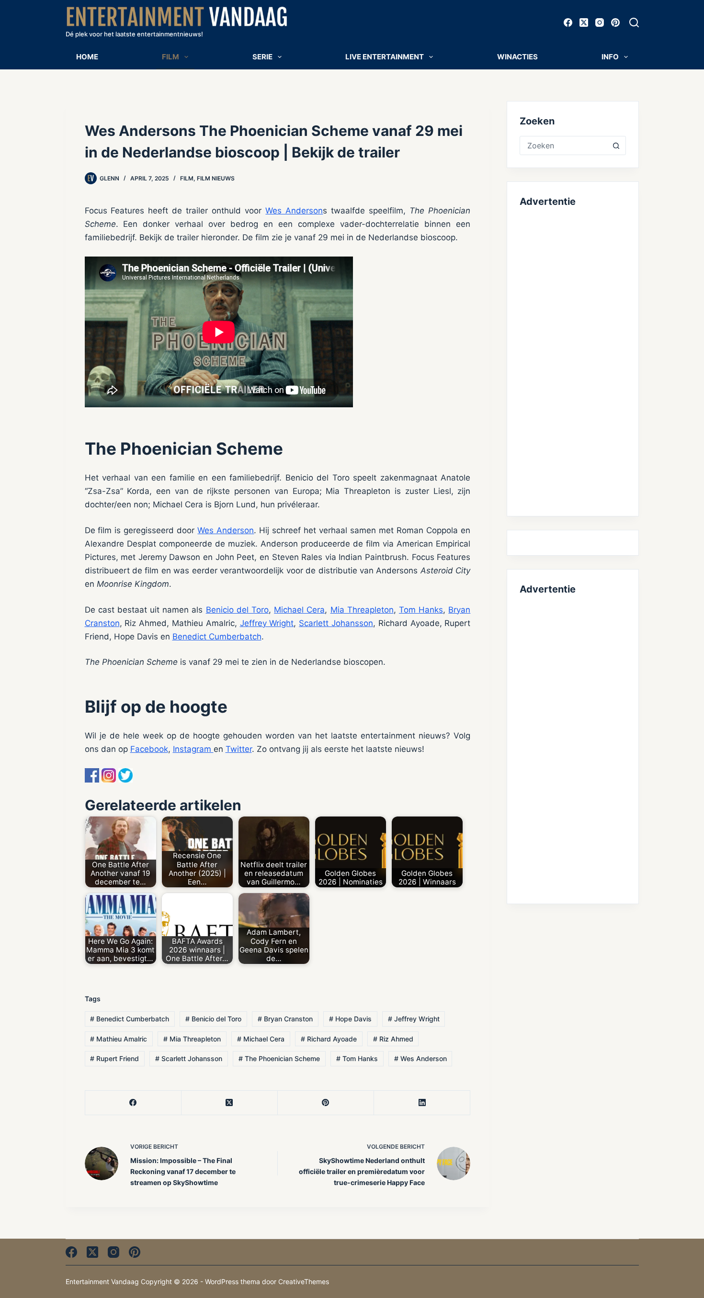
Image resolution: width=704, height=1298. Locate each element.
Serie (262, 56)
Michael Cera (299, 610)
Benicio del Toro (237, 610)
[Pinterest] (615, 22)
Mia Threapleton (362, 610)
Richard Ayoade (329, 1039)
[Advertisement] (572, 360)
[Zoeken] (634, 22)
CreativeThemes (303, 1281)
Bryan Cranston (285, 1019)
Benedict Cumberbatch (216, 636)
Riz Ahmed (393, 1039)
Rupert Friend (114, 1058)
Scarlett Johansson (336, 623)
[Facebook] (568, 22)
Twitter (239, 749)
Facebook (149, 749)
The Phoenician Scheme (279, 1058)
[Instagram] (599, 22)
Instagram (193, 749)
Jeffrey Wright (267, 623)
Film (170, 56)
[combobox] (563, 145)
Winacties (517, 56)
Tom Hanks (421, 610)
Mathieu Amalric (118, 1039)
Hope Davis (350, 1019)
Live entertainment (384, 56)
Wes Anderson (294, 210)
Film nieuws (216, 178)
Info (610, 56)
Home (87, 56)
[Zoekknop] (616, 145)
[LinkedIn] (422, 1103)
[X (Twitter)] (583, 22)
